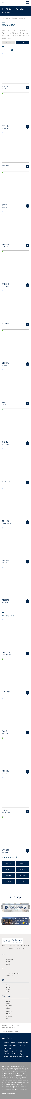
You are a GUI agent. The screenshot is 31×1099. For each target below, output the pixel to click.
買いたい (8, 985)
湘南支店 (8, 1008)
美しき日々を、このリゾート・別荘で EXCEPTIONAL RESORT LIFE (14, 1052)
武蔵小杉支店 (9, 1005)
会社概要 (8, 961)
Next (29, 907)
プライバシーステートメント (9, 1025)
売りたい (8, 987)
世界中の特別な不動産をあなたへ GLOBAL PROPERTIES (15, 1047)
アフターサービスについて (13, 973)
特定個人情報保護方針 (8, 1027)
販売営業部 (9, 1016)
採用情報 (8, 964)
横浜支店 (14, 18)
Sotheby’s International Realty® (10, 1066)
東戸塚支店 (9, 1003)
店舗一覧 (8, 18)
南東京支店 (9, 1011)
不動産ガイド (9, 975)
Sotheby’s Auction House (8, 1093)
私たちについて (10, 959)
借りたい (8, 992)
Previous (2, 907)
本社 (7, 1018)
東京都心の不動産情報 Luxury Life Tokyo (15, 1042)
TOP (3, 18)
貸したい (8, 989)
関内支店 (8, 1014)
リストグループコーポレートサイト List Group (16, 1056)
